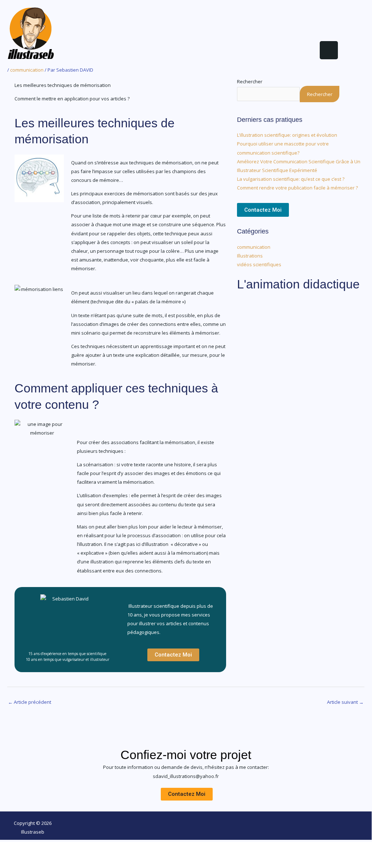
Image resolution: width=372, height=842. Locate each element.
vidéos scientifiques (259, 264)
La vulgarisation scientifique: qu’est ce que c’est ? (290, 179)
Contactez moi (263, 210)
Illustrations (250, 255)
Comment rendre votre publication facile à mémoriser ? (297, 187)
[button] (204, 52)
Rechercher (249, 81)
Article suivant (345, 702)
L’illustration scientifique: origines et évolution (287, 135)
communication (27, 70)
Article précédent (29, 702)
